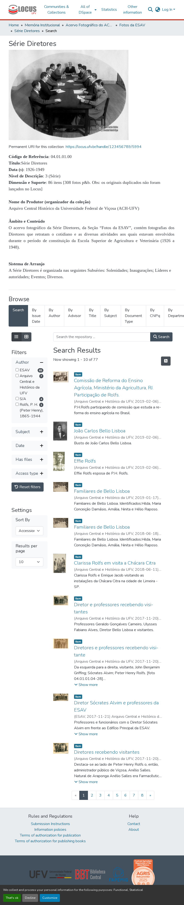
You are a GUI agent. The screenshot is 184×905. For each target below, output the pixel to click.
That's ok (12, 898)
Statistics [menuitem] (109, 9)
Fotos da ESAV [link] (132, 25)
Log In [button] (167, 9)
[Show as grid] (26, 336)
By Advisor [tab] (74, 312)
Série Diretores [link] (27, 31)
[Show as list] (17, 336)
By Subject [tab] (110, 312)
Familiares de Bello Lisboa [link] (102, 491)
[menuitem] (87, 9)
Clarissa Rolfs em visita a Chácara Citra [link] (115, 563)
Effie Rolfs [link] (85, 461)
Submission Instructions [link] (50, 823)
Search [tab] (18, 310)
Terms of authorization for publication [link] (50, 835)
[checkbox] (17, 369)
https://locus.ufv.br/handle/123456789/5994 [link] (104, 146)
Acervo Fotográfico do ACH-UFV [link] (90, 25)
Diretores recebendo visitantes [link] (106, 752)
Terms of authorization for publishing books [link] (50, 841)
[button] (22, 9)
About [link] (133, 829)
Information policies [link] (50, 829)
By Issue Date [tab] (36, 315)
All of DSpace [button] (85, 9)
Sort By (23, 519)
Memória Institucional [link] (42, 25)
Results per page (26, 548)
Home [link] (14, 25)
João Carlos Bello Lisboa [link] (100, 431)
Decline (30, 898)
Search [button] (163, 336)
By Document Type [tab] (133, 315)
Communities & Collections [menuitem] (56, 9)
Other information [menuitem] (132, 9)
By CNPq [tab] (155, 312)
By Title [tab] (92, 312)
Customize (49, 898)
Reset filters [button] (29, 487)
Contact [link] (133, 823)
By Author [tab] (54, 312)
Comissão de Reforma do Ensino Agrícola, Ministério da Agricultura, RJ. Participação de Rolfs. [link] (113, 387)
